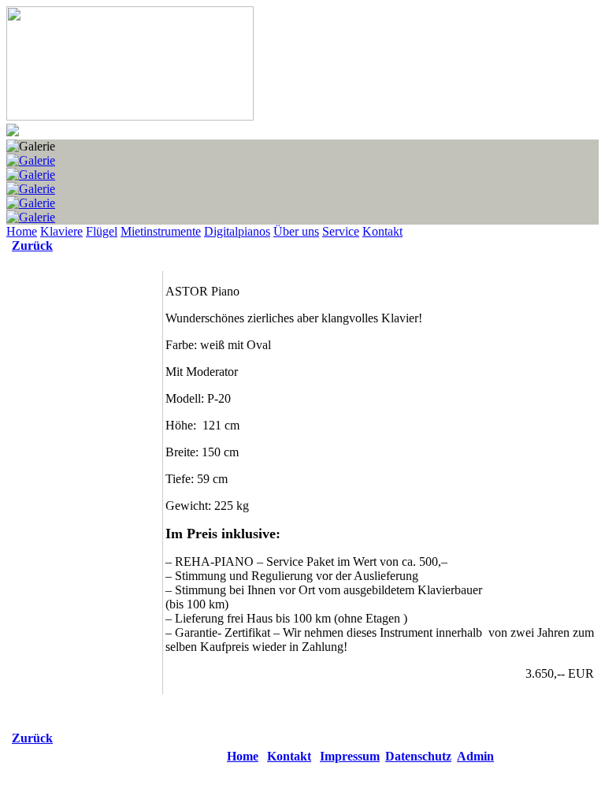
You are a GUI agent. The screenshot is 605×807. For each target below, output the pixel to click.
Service (340, 231)
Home (21, 231)
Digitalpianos (237, 231)
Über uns (296, 231)
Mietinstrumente (161, 231)
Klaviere (61, 231)
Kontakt (382, 231)
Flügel (101, 231)
